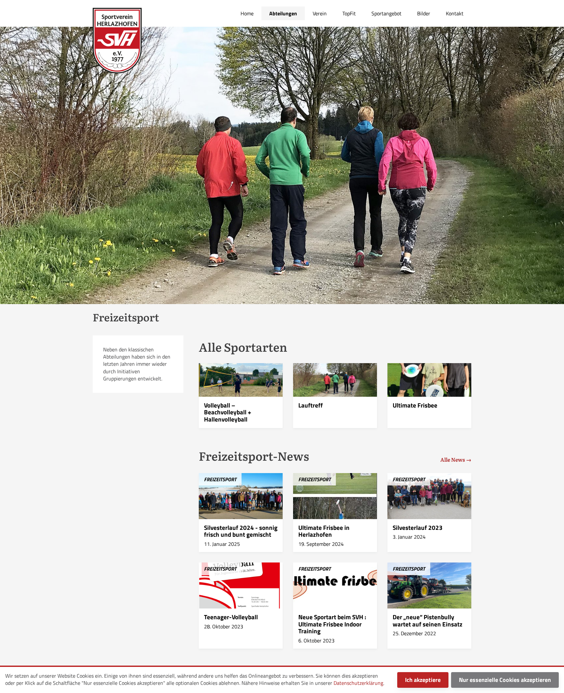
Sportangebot (386, 13)
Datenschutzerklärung (358, 683)
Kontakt (454, 13)
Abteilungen (283, 13)
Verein (320, 13)
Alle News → (455, 459)
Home (247, 13)
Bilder (423, 13)
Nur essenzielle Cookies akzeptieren (505, 679)
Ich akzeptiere (423, 679)
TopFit (349, 13)
